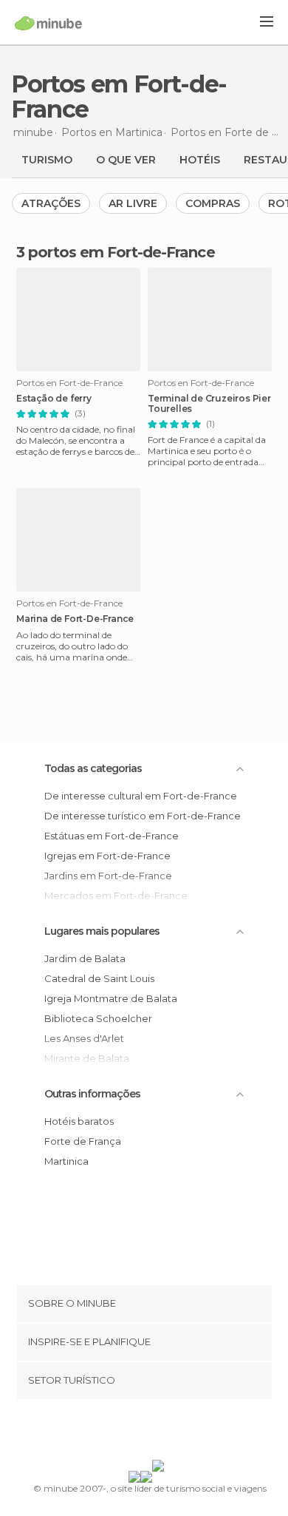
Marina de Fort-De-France (75, 619)
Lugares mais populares (102, 931)
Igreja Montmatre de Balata (110, 998)
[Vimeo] (159, 1432)
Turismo (46, 159)
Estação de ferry (54, 398)
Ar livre (133, 203)
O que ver (126, 159)
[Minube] (48, 23)
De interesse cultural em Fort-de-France (140, 796)
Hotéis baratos (79, 1121)
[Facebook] (121, 1432)
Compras (212, 203)
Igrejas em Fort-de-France (107, 856)
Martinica (66, 1161)
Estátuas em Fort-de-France (111, 836)
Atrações (50, 203)
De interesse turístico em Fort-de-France (142, 816)
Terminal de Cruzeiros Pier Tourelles (209, 403)
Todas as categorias (93, 768)
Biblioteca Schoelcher (98, 1018)
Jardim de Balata (85, 958)
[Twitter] (140, 1432)
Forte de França (82, 1141)
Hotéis (199, 159)
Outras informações (92, 1093)
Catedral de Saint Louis (99, 978)
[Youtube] (179, 1432)
